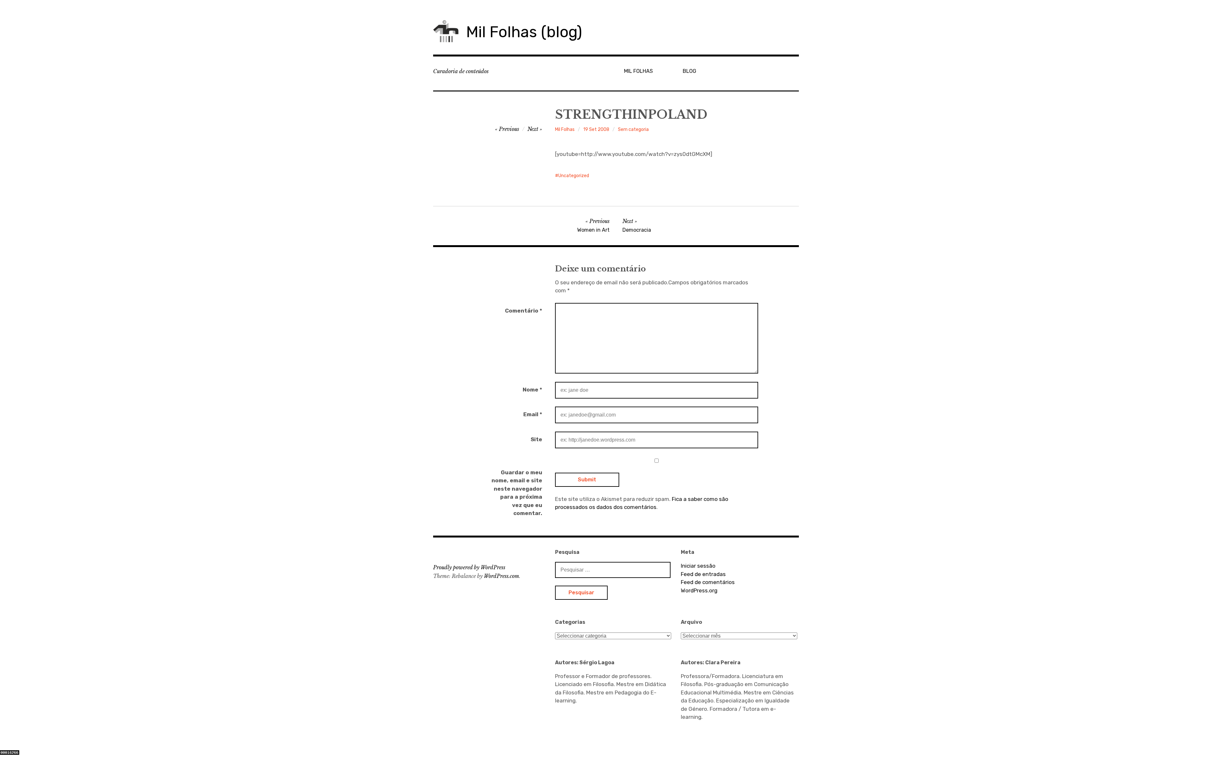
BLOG (689, 71)
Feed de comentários (708, 582)
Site (536, 439)
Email (532, 414)
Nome (532, 389)
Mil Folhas (565, 129)
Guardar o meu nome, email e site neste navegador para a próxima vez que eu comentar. (517, 493)
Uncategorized (573, 175)
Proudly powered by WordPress (469, 567)
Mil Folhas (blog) (524, 32)
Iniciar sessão (698, 566)
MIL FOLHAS (638, 71)
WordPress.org (699, 590)
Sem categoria (633, 129)
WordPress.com (501, 576)
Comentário (523, 310)
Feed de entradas (703, 574)
